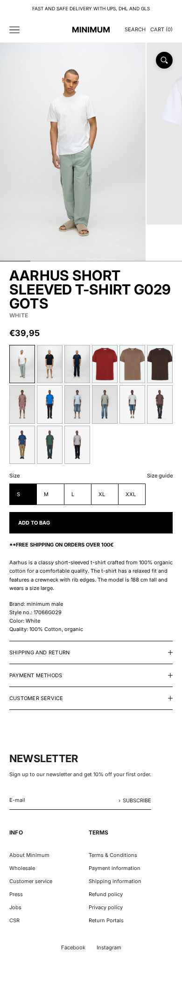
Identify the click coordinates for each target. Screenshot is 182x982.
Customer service (30, 881)
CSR (14, 920)
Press (16, 894)
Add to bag (34, 522)
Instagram (109, 947)
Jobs (15, 907)
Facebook (73, 947)
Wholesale (22, 868)
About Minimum (29, 855)
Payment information (114, 868)
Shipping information (115, 881)
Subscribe (137, 800)
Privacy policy (106, 907)
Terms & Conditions (113, 855)
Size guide (160, 475)
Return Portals (106, 920)
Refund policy (106, 894)
